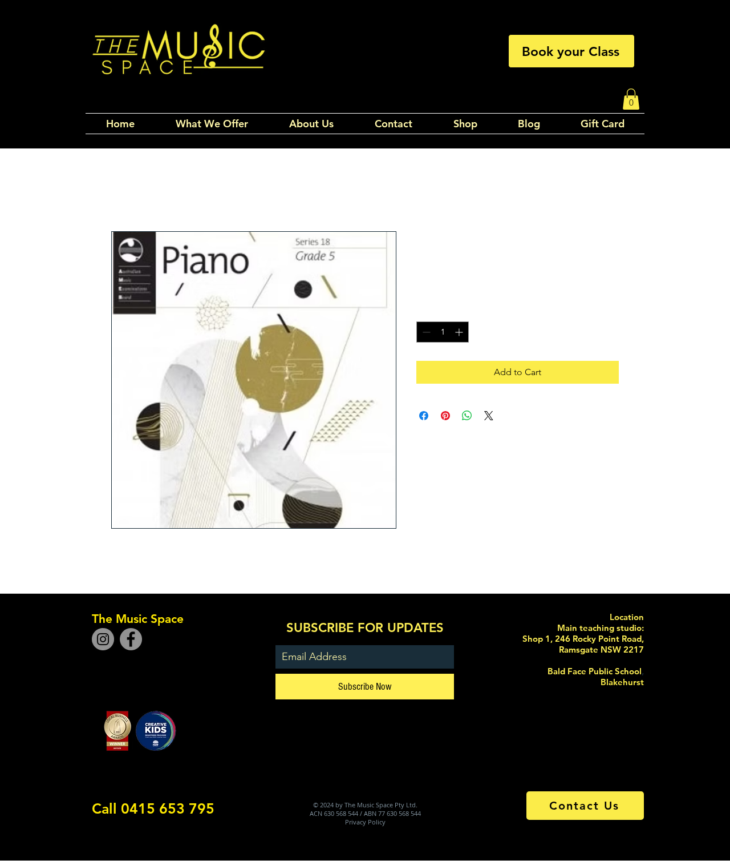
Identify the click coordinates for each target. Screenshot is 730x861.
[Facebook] (131, 639)
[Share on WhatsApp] (467, 416)
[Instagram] (103, 639)
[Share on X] (489, 416)
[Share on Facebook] (424, 416)
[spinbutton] (442, 332)
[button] (631, 99)
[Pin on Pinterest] (445, 416)
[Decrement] (425, 332)
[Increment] (460, 332)
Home (124, 189)
